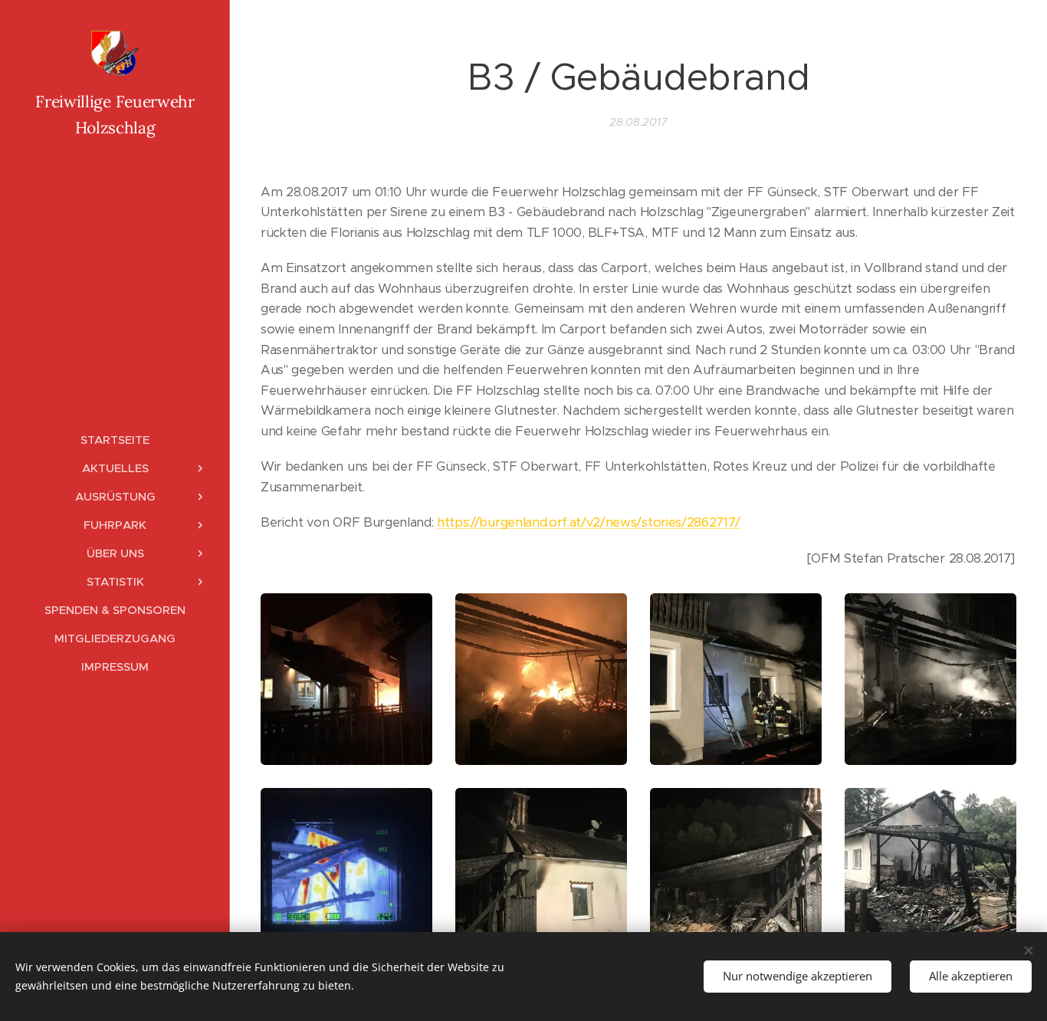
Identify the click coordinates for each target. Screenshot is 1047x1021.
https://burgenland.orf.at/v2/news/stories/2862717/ (588, 522)
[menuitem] (115, 439)
